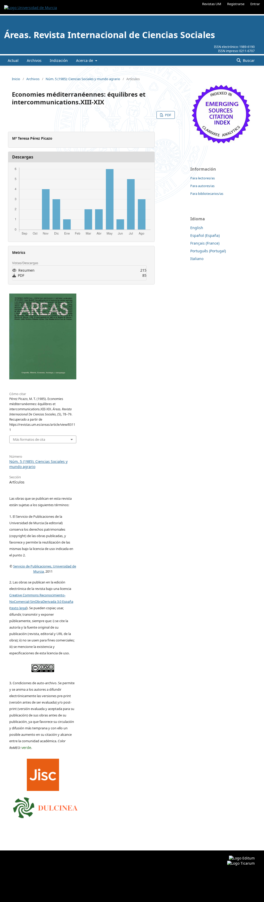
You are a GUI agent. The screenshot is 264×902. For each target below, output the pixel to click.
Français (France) (204, 243)
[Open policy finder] (43, 773)
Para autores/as (202, 185)
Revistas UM (211, 4)
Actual (13, 60)
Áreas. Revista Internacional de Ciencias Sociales (109, 35)
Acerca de (85, 60)
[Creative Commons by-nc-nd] (43, 667)
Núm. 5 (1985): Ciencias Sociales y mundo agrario (83, 79)
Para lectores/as (202, 178)
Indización (59, 60)
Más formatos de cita (29, 439)
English (196, 227)
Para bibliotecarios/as (206, 193)
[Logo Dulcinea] (45, 806)
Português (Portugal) (208, 250)
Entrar (255, 4)
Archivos (34, 60)
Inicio (16, 79)
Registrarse (235, 4)
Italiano (196, 258)
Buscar (248, 60)
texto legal (18, 608)
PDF (167, 115)
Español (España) (205, 235)
